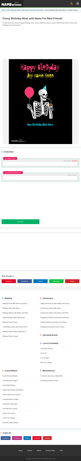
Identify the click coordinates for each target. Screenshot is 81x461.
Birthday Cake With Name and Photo (15, 303)
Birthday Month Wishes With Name (14, 331)
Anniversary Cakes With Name (50, 308)
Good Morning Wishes (10, 376)
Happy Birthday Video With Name (14, 317)
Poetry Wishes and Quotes (11, 394)
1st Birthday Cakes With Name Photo (15, 327)
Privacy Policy (50, 450)
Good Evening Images (10, 380)
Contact (29, 450)
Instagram (17, 438)
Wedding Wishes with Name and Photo (53, 322)
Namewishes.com (49, 458)
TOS (61, 450)
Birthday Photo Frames (10, 336)
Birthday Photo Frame (10, 322)
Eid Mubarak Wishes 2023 (49, 380)
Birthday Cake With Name (11, 308)
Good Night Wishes (9, 385)
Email (72, 281)
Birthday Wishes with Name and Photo (15, 313)
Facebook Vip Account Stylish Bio (51, 376)
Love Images (44, 358)
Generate (20, 221)
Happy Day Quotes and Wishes (13, 390)
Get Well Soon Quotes (10, 408)
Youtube (47, 438)
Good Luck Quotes (9, 413)
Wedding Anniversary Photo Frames (52, 327)
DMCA (39, 450)
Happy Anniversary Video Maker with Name (54, 303)
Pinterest (9, 281)
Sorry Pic (43, 353)
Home (4, 10)
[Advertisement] (40, 43)
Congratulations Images (11, 399)
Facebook (24, 281)
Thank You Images (9, 418)
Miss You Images (46, 362)
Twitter (40, 281)
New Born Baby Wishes (10, 422)
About (20, 450)
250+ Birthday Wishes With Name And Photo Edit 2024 (25, 10)
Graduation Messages (10, 404)
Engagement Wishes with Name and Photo (54, 317)
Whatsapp (56, 281)
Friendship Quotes (46, 348)
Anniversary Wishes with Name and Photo (54, 313)
